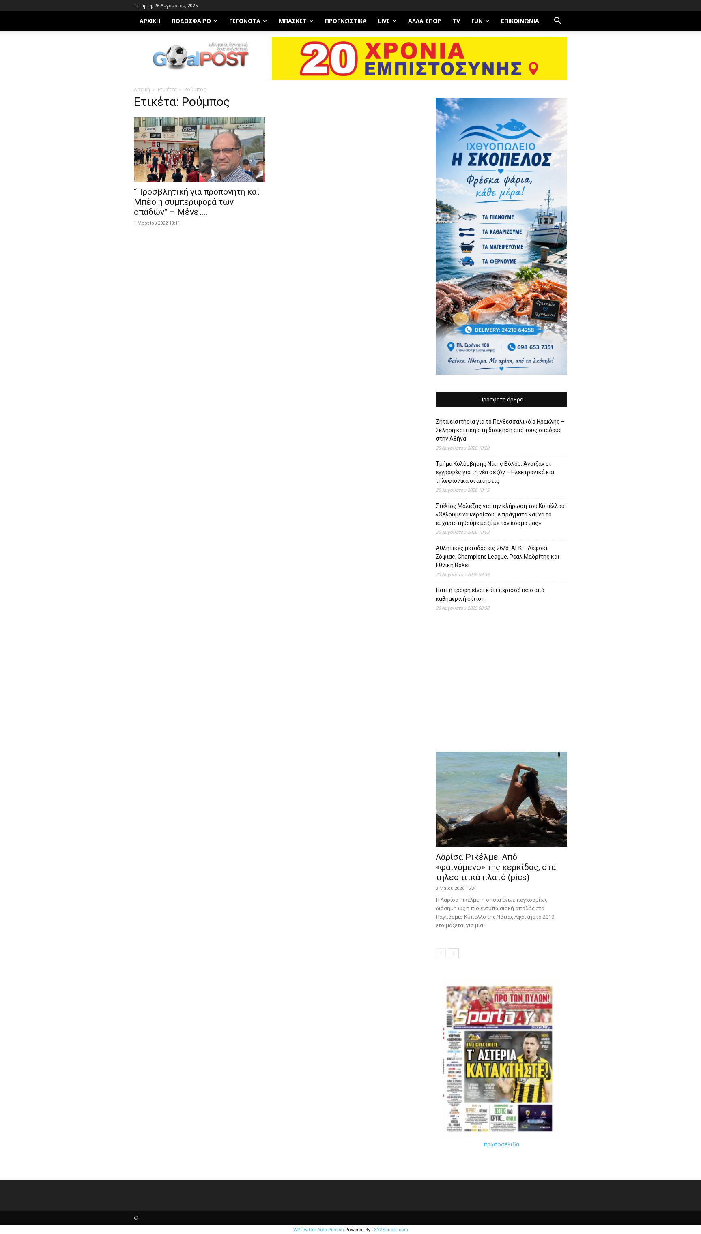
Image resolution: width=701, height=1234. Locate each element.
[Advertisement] (501, 685)
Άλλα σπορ (424, 21)
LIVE (384, 21)
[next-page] (454, 953)
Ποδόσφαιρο (191, 21)
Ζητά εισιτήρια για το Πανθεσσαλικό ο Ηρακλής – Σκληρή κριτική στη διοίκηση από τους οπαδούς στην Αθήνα (500, 430)
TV (456, 21)
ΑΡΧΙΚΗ (150, 21)
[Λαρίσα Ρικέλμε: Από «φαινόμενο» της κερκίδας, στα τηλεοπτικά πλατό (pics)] (501, 799)
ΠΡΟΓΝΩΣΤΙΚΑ (346, 21)
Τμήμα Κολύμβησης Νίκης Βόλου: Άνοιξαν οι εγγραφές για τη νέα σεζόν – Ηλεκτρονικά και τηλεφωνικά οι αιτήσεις (495, 472)
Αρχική (142, 89)
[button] (557, 22)
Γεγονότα (244, 21)
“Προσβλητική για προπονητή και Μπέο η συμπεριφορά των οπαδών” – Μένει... (197, 202)
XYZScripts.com (391, 1229)
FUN (477, 21)
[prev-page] (441, 953)
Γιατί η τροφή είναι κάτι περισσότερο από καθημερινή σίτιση (490, 594)
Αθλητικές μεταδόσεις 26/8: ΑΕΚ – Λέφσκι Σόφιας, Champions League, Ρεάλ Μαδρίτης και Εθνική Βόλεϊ (497, 556)
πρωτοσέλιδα (501, 1144)
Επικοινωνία (520, 21)
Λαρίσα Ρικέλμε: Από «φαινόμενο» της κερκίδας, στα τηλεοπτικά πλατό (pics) (496, 867)
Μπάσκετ (293, 21)
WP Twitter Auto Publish (318, 1229)
